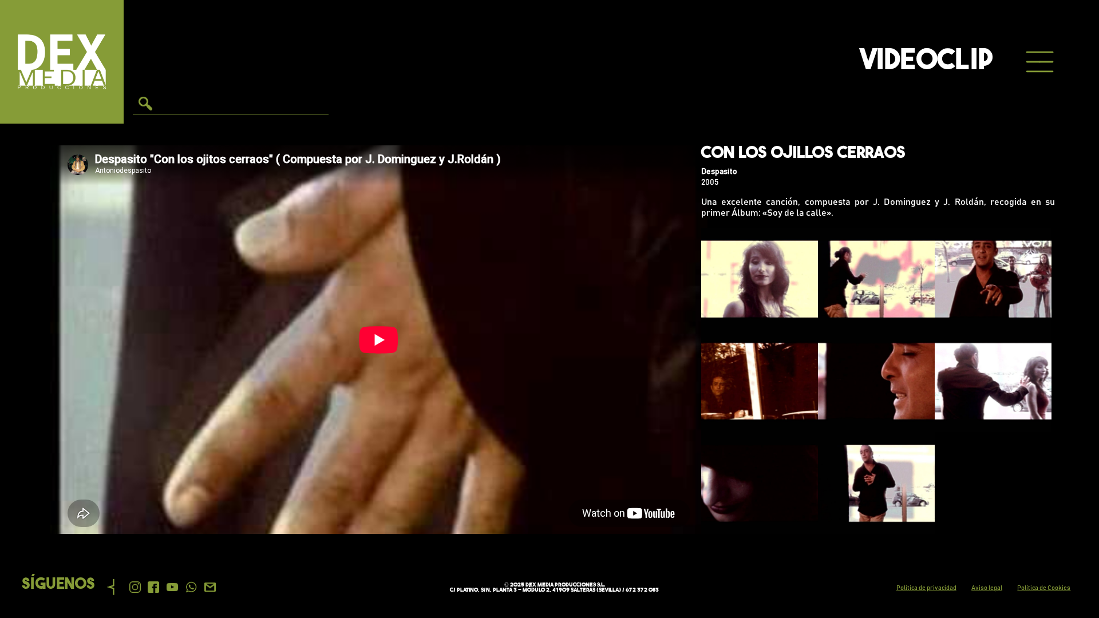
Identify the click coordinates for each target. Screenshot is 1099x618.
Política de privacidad (926, 588)
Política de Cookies (1043, 588)
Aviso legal (986, 588)
